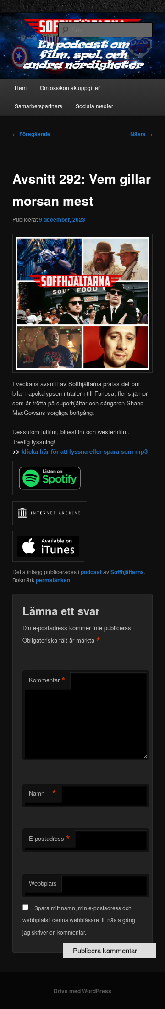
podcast (91, 572)
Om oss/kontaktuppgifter (70, 87)
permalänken (53, 580)
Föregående (31, 134)
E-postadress (49, 838)
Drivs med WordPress (82, 991)
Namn (42, 793)
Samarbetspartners (38, 106)
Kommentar (47, 680)
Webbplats (43, 883)
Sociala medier (94, 106)
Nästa (141, 134)
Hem (21, 87)
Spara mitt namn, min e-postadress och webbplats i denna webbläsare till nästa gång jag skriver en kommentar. (78, 920)
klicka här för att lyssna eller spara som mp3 (85, 451)
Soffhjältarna (127, 572)
